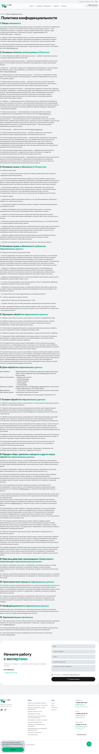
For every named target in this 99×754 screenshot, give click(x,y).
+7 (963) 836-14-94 (81, 702)
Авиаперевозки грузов (34, 713)
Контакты (63, 6)
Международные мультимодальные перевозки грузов (37, 729)
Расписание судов (32, 734)
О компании (39, 6)
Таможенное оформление (34, 722)
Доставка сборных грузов (35, 711)
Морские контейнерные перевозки (37, 703)
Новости (56, 6)
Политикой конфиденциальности (71, 674)
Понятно (13, 749)
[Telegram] (1, 709)
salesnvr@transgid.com (81, 726)
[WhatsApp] (5, 709)
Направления (47, 6)
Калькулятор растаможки (35, 732)
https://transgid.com (12, 48)
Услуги (31, 6)
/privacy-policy (10, 634)
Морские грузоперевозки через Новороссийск (36, 708)
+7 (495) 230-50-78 (10, 673)
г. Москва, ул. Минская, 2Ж (86, 1)
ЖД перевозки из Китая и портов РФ (37, 705)
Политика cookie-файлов (27, 744)
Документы (54, 707)
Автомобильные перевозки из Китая (37, 720)
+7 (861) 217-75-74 (80, 724)
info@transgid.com (24, 489)
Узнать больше (6, 746)
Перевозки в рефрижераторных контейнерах (36, 725)
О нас (52, 703)
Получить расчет (74, 679)
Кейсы (53, 705)
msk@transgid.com (80, 715)
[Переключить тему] (96, 2)
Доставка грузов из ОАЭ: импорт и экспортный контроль (37, 716)
